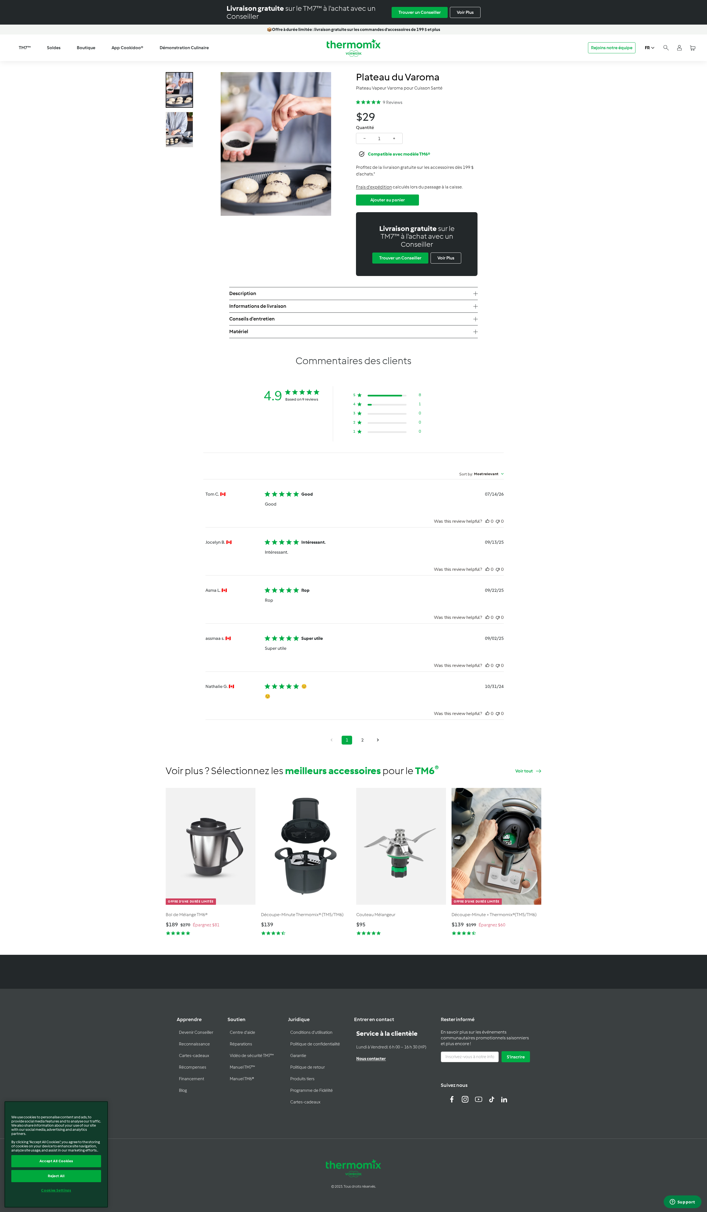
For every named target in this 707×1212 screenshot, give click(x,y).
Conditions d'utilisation (311, 1032)
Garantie (298, 1055)
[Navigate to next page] (378, 740)
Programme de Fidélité (311, 1090)
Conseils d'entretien (252, 319)
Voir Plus (465, 12)
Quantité (365, 127)
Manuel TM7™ (242, 1067)
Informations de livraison (257, 306)
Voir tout (524, 771)
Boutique (86, 47)
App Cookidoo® (127, 47)
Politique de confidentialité (315, 1044)
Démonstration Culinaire (184, 47)
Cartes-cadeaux (194, 1055)
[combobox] (481, 474)
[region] (56, 1154)
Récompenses (192, 1067)
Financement (191, 1078)
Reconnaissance (194, 1044)
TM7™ (25, 47)
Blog (183, 1090)
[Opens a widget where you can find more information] (682, 1202)
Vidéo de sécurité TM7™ (252, 1055)
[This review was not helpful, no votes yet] (498, 521)
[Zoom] (276, 144)
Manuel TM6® (242, 1078)
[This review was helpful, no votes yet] (487, 521)
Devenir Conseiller (196, 1032)
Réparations (241, 1044)
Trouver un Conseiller (420, 12)
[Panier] (692, 47)
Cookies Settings (56, 1191)
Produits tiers (302, 1078)
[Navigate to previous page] (331, 740)
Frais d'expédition (374, 187)
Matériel (238, 331)
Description (242, 293)
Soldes (53, 47)
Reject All (56, 1176)
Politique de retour (307, 1067)
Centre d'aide (242, 1032)
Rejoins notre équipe (611, 47)
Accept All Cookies (56, 1161)
